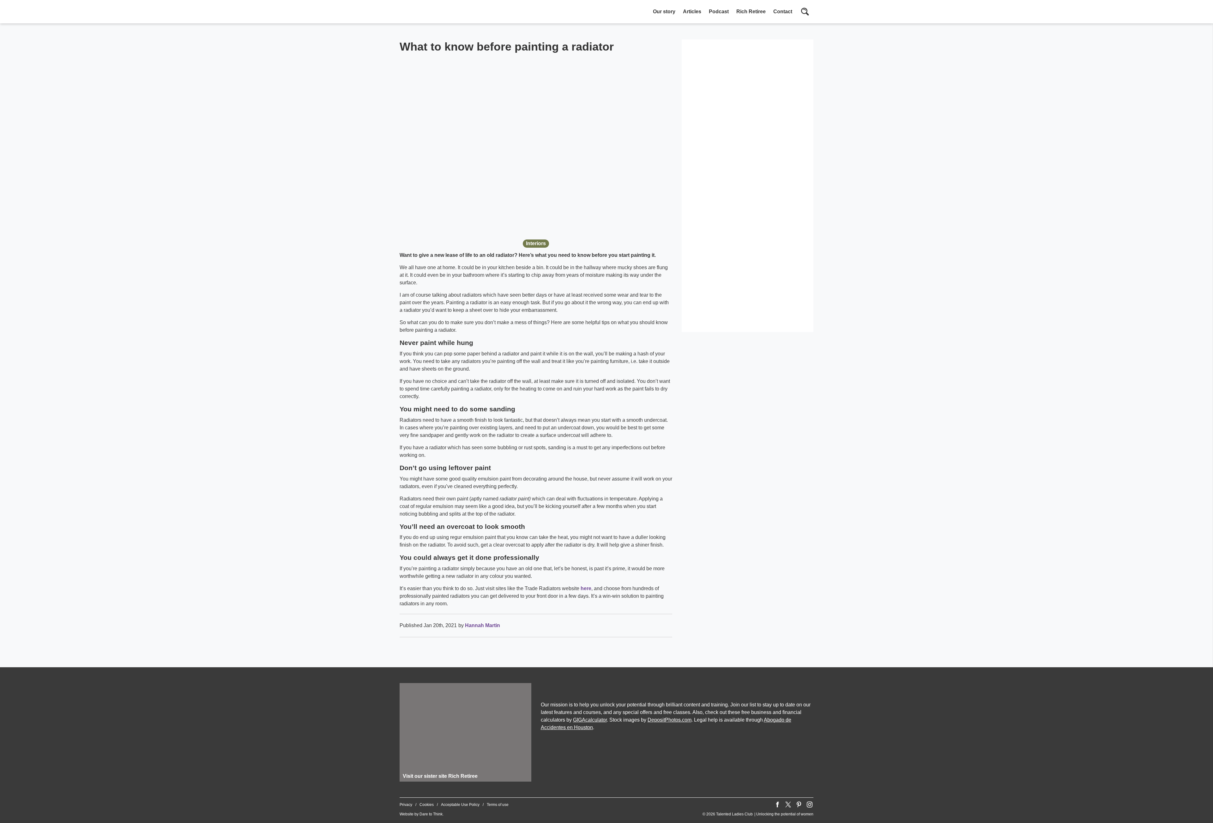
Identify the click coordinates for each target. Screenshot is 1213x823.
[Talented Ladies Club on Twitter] (788, 804)
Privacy (406, 804)
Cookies (426, 804)
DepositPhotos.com (669, 720)
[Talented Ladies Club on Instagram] (809, 804)
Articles (692, 11)
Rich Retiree (751, 11)
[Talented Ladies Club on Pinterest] (799, 804)
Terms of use (498, 804)
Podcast (719, 11)
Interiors (536, 243)
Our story (664, 11)
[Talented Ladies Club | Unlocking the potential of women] (466, 12)
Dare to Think (431, 814)
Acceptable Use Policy (460, 804)
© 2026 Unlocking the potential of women (758, 814)
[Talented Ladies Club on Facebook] (777, 804)
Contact (782, 11)
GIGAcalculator (590, 720)
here (586, 588)
